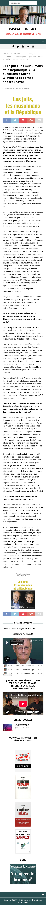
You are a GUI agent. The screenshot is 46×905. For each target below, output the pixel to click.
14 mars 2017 (10, 88)
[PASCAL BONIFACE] (23, 23)
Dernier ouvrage (23, 719)
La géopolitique (22, 725)
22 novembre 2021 (22, 728)
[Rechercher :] (23, 3)
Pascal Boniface (24, 88)
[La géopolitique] (8, 727)
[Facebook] (13, 46)
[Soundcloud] (28, 46)
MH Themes (24, 902)
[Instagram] (33, 46)
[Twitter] (18, 46)
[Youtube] (23, 46)
